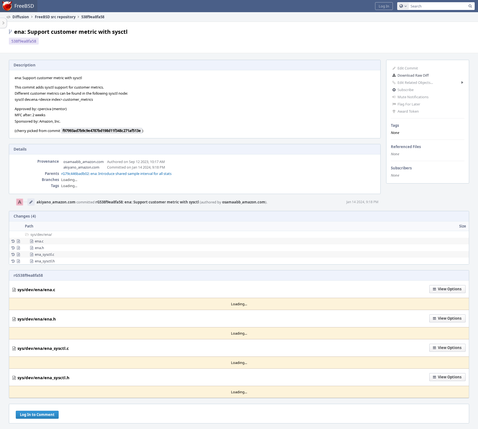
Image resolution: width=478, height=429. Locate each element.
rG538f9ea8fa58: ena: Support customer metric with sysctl (147, 202)
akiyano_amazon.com (81, 167)
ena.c (39, 241)
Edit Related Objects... (415, 82)
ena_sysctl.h (45, 261)
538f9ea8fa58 (23, 41)
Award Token (408, 111)
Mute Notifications (413, 96)
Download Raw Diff (413, 75)
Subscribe (406, 89)
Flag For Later (409, 104)
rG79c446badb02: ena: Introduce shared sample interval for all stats (116, 173)
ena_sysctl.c (44, 254)
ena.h (39, 247)
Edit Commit (408, 68)
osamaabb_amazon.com (83, 161)
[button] (384, 6)
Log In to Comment (37, 414)
